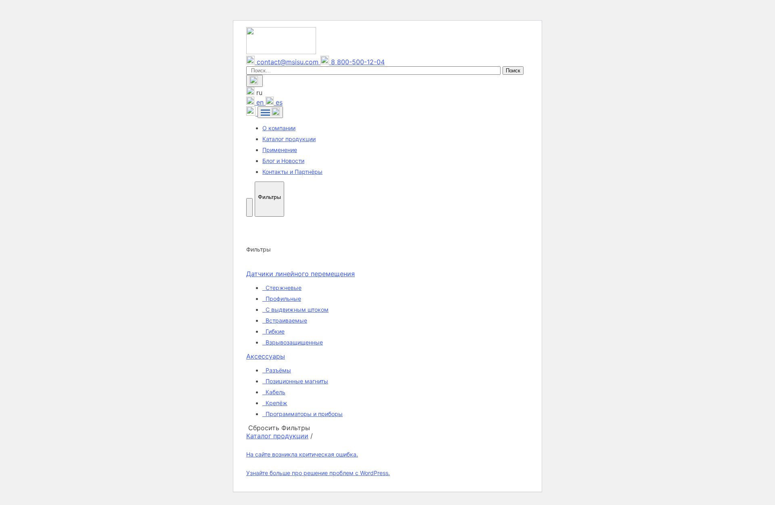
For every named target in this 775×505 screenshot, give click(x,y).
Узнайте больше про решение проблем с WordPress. (318, 472)
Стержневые (283, 287)
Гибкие (274, 331)
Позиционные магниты (296, 381)
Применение (279, 149)
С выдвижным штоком (296, 309)
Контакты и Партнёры (292, 171)
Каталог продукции (289, 138)
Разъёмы (277, 370)
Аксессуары (265, 356)
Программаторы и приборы (303, 413)
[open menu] (270, 112)
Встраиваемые (285, 320)
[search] (254, 81)
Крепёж (275, 402)
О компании (278, 128)
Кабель (274, 392)
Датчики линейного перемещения (300, 274)
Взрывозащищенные (293, 342)
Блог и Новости (283, 160)
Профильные (282, 298)
